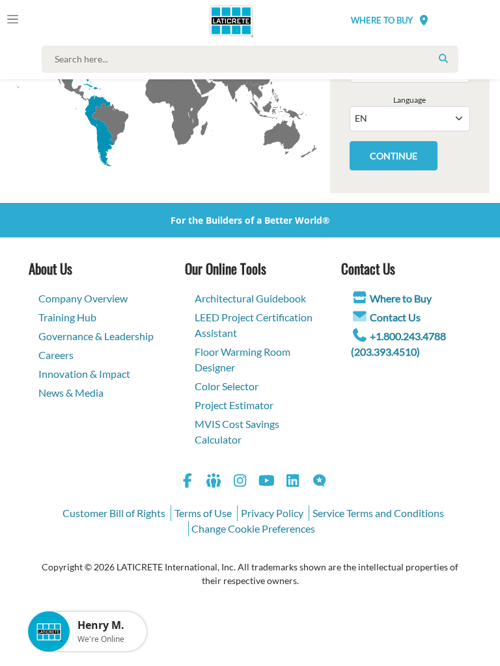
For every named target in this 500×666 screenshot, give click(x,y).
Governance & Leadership (96, 336)
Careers (56, 355)
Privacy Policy (272, 513)
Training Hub (67, 317)
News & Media (71, 392)
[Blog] (320, 482)
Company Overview (83, 298)
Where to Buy (401, 298)
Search (443, 58)
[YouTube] (267, 482)
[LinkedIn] (293, 482)
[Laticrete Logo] (225, 21)
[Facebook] (187, 482)
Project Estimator (234, 405)
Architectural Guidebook (250, 298)
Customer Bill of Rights (113, 513)
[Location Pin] (423, 20)
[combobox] (253, 59)
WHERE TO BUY (382, 20)
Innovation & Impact (84, 373)
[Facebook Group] (214, 482)
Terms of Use (203, 513)
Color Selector (226, 386)
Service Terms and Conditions (378, 513)
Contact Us (395, 317)
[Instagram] (240, 482)
